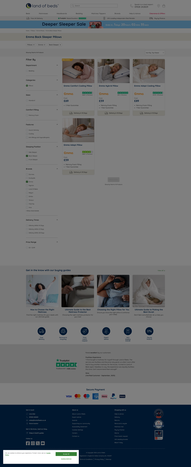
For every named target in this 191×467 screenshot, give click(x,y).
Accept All (66, 454)
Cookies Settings (66, 459)
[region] (41, 457)
